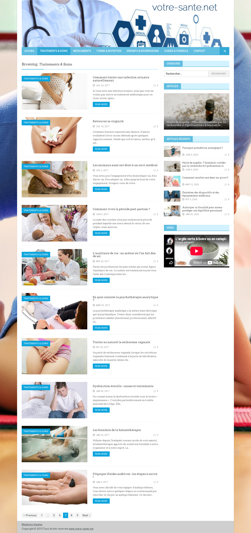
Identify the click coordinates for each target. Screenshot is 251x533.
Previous (31, 515)
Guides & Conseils (176, 50)
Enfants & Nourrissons (143, 50)
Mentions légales (32, 524)
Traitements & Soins (54, 50)
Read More (101, 104)
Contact (199, 50)
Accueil (29, 50)
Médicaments (82, 50)
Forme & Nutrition (109, 50)
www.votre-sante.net (81, 528)
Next (85, 515)
